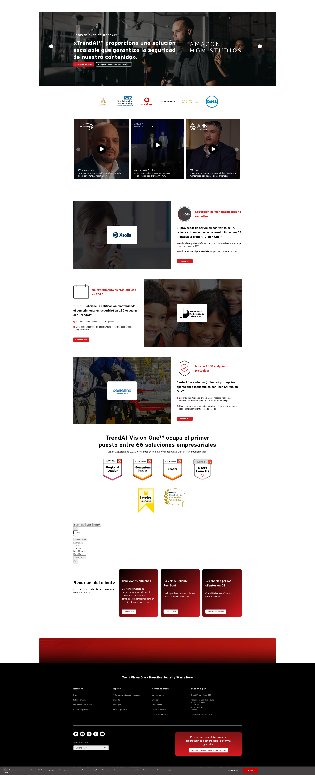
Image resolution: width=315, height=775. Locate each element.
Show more (79, 557)
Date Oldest (78, 554)
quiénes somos (158, 695)
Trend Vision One (134, 677)
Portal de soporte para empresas (126, 695)
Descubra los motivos (214, 611)
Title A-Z (77, 545)
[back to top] (75, 561)
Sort (89, 524)
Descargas (117, 705)
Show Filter (79, 524)
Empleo (155, 700)
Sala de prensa (79, 700)
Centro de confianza (160, 714)
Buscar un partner (80, 710)
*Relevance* (80, 539)
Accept (250, 770)
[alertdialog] (157, 770)
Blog (75, 695)
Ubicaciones (157, 705)
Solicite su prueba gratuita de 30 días (207, 749)
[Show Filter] (75, 529)
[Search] (157, 536)
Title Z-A (77, 548)
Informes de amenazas (82, 705)
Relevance (78, 542)
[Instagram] (95, 734)
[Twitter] (89, 734)
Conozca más (183, 260)
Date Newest (79, 551)
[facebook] (82, 734)
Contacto (79, 68)
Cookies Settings (233, 770)
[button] (51, 46)
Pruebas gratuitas (120, 710)
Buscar (96, 524)
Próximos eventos (159, 710)
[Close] (311, 770)
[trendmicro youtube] (102, 734)
